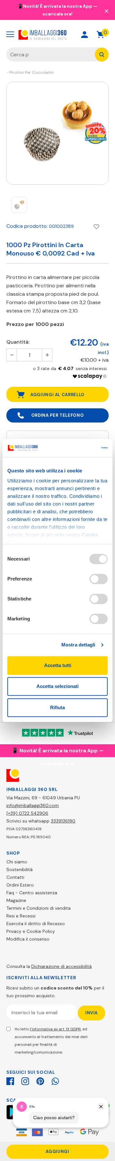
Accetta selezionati (57, 686)
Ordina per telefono (57, 415)
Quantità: (17, 342)
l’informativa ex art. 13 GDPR (55, 1029)
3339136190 (63, 821)
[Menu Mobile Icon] (10, 34)
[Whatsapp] (55, 1080)
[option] (57, 133)
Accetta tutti (57, 665)
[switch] (98, 579)
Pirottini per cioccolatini (32, 72)
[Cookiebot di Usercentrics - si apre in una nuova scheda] (81, 448)
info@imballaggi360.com (32, 805)
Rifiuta (57, 707)
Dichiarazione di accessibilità (61, 966)
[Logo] (42, 34)
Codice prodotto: (27, 226)
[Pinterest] (40, 1080)
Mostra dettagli (78, 644)
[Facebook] (10, 1080)
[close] (106, 10)
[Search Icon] (62, 35)
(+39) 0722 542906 (27, 813)
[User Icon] (84, 34)
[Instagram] (25, 1080)
